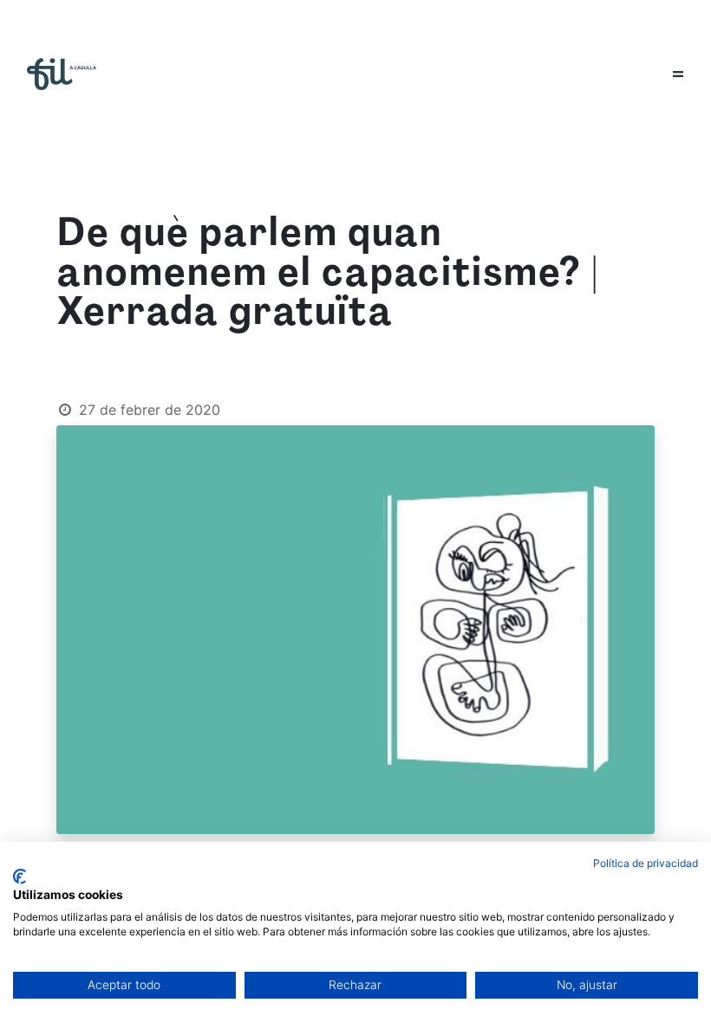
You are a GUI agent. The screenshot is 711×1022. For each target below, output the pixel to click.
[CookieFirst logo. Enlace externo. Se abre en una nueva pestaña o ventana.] (19, 876)
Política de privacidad (645, 863)
